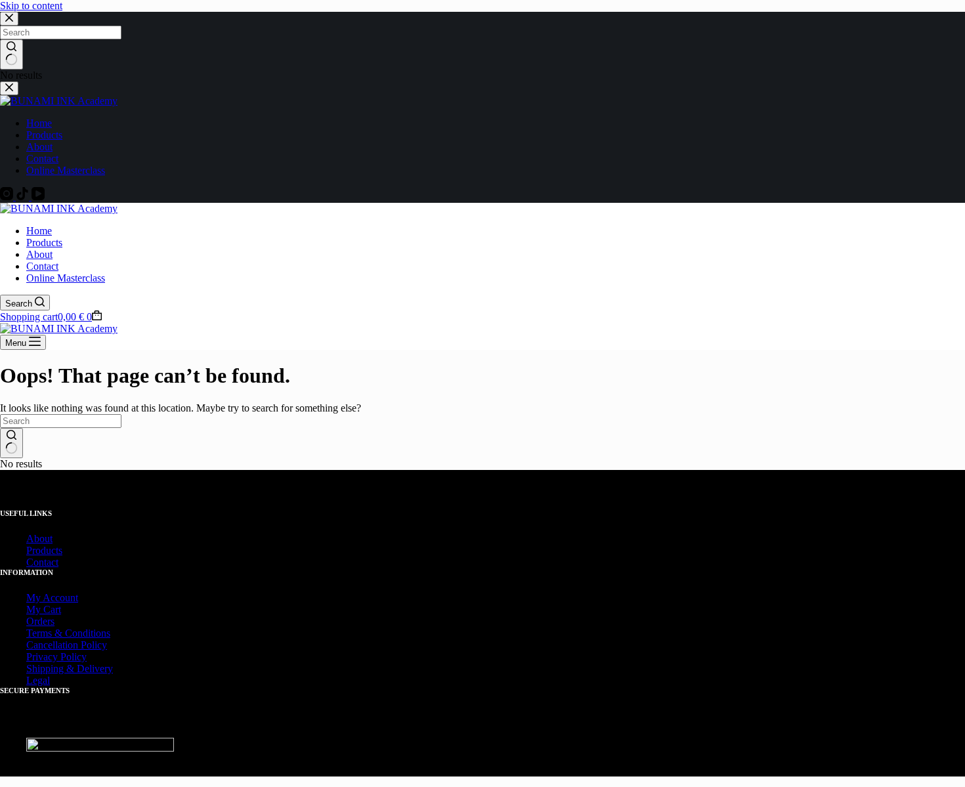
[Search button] (11, 443)
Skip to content (31, 5)
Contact (42, 266)
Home (39, 230)
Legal (38, 680)
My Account (52, 597)
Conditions (87, 633)
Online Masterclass (65, 278)
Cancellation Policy (66, 644)
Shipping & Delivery (69, 668)
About (39, 254)
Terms (39, 633)
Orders (40, 621)
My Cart (43, 609)
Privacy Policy (56, 656)
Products (44, 242)
